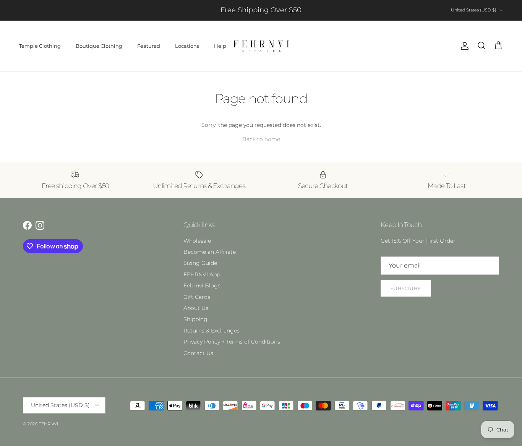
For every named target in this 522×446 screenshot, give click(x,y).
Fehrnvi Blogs (201, 285)
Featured (148, 46)
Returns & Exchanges (211, 330)
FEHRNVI (48, 424)
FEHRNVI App (201, 274)
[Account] (463, 45)
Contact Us (198, 353)
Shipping (195, 319)
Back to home (261, 139)
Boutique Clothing (99, 46)
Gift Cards (196, 297)
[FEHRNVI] (261, 46)
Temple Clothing (40, 46)
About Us (195, 308)
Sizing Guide (200, 262)
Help (220, 46)
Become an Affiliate (209, 251)
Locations (187, 46)
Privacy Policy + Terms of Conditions (231, 341)
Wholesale (197, 240)
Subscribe (406, 288)
